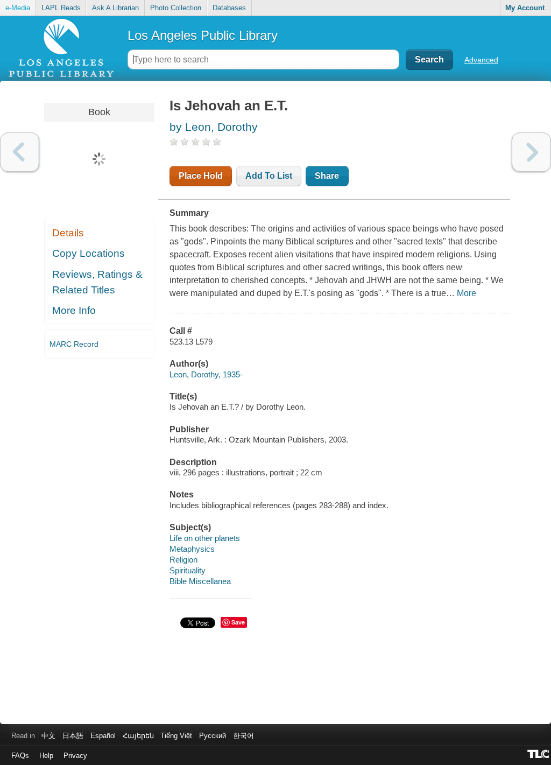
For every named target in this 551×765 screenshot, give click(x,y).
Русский (212, 736)
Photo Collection (175, 8)
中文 (48, 736)
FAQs (20, 756)
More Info (74, 310)
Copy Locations (88, 253)
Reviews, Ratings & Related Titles (97, 282)
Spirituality (187, 570)
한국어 (243, 736)
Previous (19, 152)
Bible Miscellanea (200, 581)
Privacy (75, 756)
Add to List (268, 175)
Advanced (481, 59)
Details (68, 232)
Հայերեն (138, 736)
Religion (183, 559)
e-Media (17, 8)
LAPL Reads (61, 8)
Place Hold (201, 175)
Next (531, 152)
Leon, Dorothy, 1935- (206, 374)
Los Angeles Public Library (203, 35)
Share (327, 175)
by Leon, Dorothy (213, 127)
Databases (229, 8)
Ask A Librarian (115, 8)
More (466, 293)
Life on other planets (204, 538)
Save (238, 622)
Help (46, 756)
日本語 (72, 736)
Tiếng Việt (176, 736)
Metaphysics (192, 548)
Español (103, 736)
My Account (525, 8)
